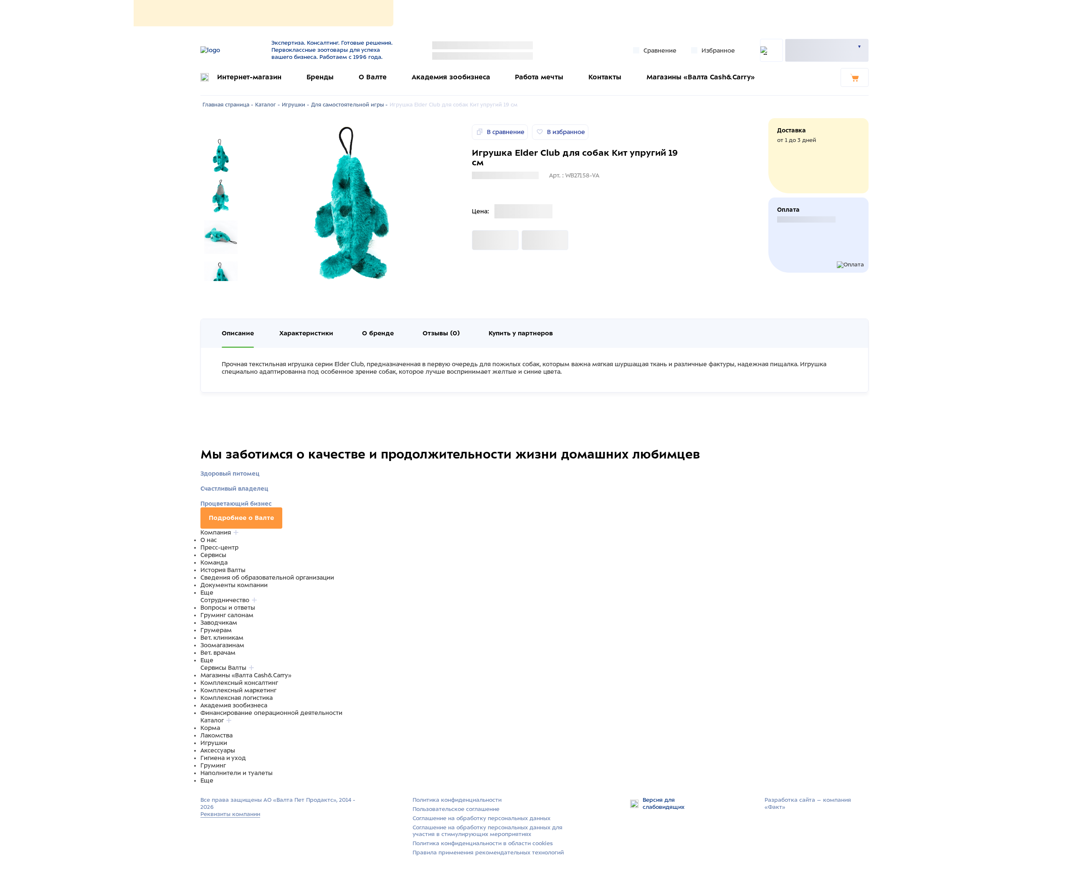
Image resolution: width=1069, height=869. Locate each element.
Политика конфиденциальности (457, 800)
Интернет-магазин (249, 77)
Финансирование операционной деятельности (271, 712)
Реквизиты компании (230, 814)
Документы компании (234, 585)
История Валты (223, 570)
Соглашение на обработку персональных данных (481, 818)
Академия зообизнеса (451, 77)
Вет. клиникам (221, 637)
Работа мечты (539, 77)
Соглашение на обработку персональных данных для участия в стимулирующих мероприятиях (487, 831)
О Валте (373, 77)
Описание (238, 333)
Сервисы (213, 555)
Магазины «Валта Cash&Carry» (700, 77)
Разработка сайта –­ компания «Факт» (808, 803)
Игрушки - (295, 105)
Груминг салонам (226, 615)
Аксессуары (217, 750)
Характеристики (306, 333)
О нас (208, 540)
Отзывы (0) (441, 333)
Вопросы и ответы (227, 607)
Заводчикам (218, 622)
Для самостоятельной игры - (349, 105)
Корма (210, 728)
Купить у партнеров (521, 333)
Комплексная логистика (236, 697)
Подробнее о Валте (241, 517)
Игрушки (213, 743)
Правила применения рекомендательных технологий (488, 852)
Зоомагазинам (222, 645)
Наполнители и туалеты (236, 773)
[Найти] (771, 50)
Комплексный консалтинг (239, 682)
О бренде (378, 333)
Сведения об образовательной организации (267, 577)
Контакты (604, 77)
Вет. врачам (218, 652)
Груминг (213, 765)
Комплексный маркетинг (238, 690)
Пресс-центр (219, 547)
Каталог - (267, 105)
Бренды (320, 77)
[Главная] (230, 50)
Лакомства (216, 735)
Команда (214, 562)
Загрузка (485, 240)
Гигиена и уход (223, 758)
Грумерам (216, 630)
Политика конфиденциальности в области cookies (483, 843)
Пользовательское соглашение (456, 809)
